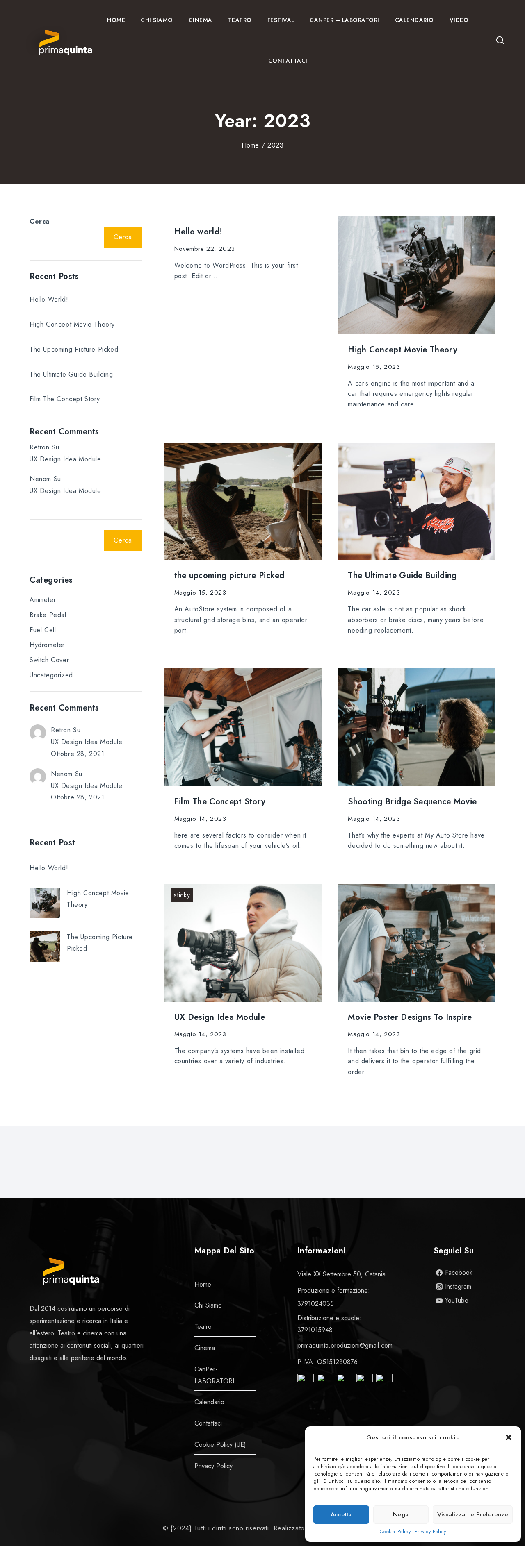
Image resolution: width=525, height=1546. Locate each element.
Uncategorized (51, 675)
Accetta (341, 1514)
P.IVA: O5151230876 (327, 1362)
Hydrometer (47, 644)
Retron (40, 447)
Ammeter (43, 599)
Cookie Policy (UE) (220, 1444)
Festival (280, 20)
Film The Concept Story (220, 802)
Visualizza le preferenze (472, 1514)
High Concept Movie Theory (402, 350)
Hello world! (198, 232)
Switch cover (49, 660)
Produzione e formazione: (333, 1290)
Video (459, 20)
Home (116, 20)
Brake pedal (48, 615)
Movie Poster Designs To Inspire (410, 1017)
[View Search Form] (498, 40)
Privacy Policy (430, 1531)
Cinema (200, 20)
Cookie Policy (395, 1531)
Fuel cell (43, 630)
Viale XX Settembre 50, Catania (341, 1274)
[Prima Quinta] (56, 40)
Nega (401, 1514)
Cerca (40, 221)
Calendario (414, 20)
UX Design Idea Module (219, 1017)
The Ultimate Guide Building (402, 575)
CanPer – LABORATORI (344, 20)
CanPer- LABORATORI (214, 1375)
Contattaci (288, 61)
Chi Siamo (157, 20)
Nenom (40, 479)
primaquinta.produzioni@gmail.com (345, 1345)
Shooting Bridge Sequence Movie (412, 802)
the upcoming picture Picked (229, 575)
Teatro (240, 20)
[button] (508, 1437)
